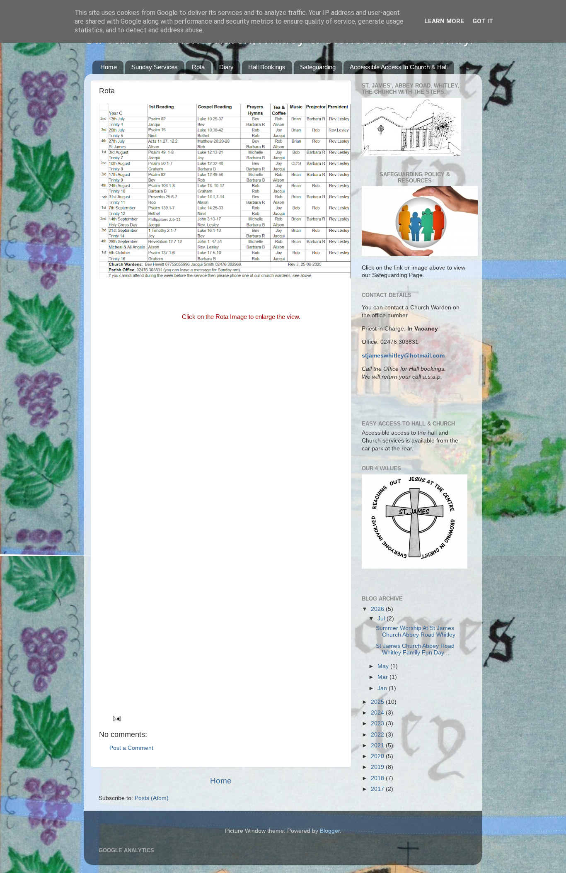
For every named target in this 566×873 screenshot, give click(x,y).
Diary (226, 67)
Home (108, 67)
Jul (382, 618)
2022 (378, 735)
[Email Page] (116, 718)
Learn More (444, 21)
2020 (378, 756)
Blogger (330, 831)
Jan (383, 688)
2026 (378, 609)
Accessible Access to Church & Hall (398, 67)
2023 (378, 723)
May (383, 666)
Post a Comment (131, 748)
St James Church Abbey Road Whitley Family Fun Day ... (415, 649)
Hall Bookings (266, 67)
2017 (378, 789)
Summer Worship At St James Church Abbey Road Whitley (415, 631)
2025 (378, 702)
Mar (383, 677)
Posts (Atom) (152, 798)
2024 (378, 713)
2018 (378, 778)
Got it (482, 21)
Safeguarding (318, 67)
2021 (378, 745)
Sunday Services (154, 67)
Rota (198, 67)
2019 (378, 767)
